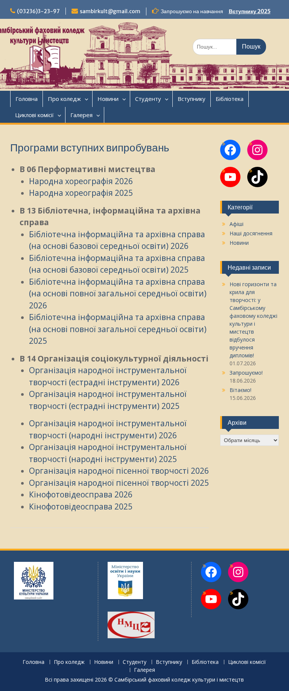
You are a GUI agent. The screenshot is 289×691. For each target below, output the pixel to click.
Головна (26, 98)
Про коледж (64, 98)
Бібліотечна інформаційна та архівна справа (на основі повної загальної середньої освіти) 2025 (118, 329)
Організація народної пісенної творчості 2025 (119, 482)
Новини (108, 98)
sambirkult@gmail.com (110, 11)
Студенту (148, 98)
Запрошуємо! (246, 372)
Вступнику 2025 (250, 11)
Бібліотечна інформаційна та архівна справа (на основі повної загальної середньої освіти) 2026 (118, 293)
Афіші (236, 223)
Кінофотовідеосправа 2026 (80, 494)
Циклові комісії (34, 115)
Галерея (81, 115)
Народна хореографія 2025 (81, 193)
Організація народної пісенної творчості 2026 (119, 470)
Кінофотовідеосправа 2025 (80, 506)
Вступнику (191, 98)
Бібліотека (229, 98)
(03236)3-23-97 (38, 11)
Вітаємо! (240, 390)
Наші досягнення (251, 233)
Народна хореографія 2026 (81, 181)
